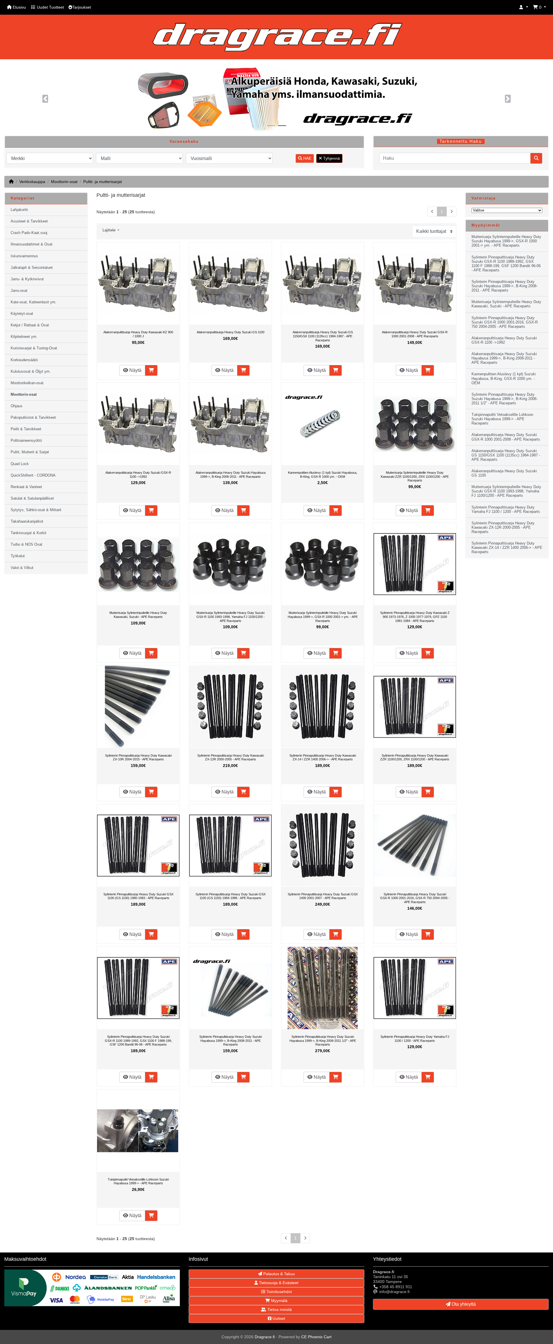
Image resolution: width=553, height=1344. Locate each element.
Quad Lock (20, 464)
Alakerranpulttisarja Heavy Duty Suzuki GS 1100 (230, 332)
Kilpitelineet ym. (24, 337)
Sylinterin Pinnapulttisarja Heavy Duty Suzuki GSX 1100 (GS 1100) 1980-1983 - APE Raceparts (138, 896)
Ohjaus (16, 406)
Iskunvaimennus (24, 256)
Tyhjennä (331, 158)
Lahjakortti (19, 210)
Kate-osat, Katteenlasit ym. (33, 302)
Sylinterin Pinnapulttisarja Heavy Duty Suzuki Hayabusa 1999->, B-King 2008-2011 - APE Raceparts (230, 1040)
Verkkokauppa (32, 181)
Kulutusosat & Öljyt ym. (31, 372)
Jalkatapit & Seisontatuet (32, 268)
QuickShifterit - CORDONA (33, 475)
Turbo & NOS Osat (26, 544)
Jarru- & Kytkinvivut (27, 279)
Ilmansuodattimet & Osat (31, 244)
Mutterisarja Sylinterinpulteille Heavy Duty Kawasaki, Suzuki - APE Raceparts (138, 614)
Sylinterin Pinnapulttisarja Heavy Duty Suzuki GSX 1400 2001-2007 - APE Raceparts (323, 896)
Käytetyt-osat (22, 314)
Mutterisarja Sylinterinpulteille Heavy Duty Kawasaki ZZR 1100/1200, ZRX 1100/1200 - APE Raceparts (415, 476)
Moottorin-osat (64, 181)
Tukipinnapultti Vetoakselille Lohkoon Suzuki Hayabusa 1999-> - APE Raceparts (138, 1181)
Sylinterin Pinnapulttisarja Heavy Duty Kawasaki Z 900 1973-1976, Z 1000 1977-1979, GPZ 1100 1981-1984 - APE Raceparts (415, 616)
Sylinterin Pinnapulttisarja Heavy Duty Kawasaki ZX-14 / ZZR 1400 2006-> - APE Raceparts (322, 757)
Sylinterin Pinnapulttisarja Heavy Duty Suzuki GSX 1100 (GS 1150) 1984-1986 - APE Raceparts (231, 896)
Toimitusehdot (278, 1291)
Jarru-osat (19, 291)
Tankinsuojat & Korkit (28, 533)
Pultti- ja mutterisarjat (102, 181)
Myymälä (278, 1300)
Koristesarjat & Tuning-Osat (34, 348)
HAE (306, 158)
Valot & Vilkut (22, 568)
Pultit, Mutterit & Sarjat (30, 452)
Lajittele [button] (110, 230)
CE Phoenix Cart (316, 1337)
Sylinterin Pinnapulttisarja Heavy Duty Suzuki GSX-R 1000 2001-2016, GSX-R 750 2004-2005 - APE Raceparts (415, 898)
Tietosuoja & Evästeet (278, 1282)
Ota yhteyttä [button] (463, 1304)
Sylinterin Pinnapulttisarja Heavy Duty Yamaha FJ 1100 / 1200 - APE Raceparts (414, 1038)
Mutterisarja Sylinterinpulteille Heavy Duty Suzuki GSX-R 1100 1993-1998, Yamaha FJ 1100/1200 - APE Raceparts (230, 616)
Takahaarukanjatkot (27, 521)
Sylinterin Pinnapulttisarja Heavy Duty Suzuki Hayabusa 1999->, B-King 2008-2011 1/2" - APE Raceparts (322, 1040)
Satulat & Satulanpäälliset (32, 498)
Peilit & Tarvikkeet (26, 429)
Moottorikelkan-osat (27, 383)
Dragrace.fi (265, 1337)
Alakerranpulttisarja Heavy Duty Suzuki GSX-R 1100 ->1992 (138, 474)
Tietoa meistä (279, 1309)
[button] (523, 7)
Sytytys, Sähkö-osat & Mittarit (36, 510)
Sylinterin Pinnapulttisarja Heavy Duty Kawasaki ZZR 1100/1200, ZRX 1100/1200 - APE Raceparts (414, 757)
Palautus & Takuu (278, 1273)
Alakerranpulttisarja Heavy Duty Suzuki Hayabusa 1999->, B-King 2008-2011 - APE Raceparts (231, 474)
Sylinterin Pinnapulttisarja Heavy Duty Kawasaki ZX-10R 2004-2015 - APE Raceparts (138, 757)
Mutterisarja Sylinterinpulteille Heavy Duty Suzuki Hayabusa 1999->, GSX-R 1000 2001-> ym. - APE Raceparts (323, 616)
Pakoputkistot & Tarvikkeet (33, 418)
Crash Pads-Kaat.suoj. (29, 233)
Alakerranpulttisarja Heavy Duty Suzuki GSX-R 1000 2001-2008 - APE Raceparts (415, 334)
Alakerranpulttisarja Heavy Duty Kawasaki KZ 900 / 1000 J (138, 334)
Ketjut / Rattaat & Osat (30, 325)
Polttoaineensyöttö (26, 441)
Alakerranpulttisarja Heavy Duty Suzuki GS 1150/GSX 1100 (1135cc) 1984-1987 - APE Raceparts (323, 336)
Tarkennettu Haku (461, 141)
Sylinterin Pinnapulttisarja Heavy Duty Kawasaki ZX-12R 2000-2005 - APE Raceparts (230, 757)
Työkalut (18, 556)
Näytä (134, 370)
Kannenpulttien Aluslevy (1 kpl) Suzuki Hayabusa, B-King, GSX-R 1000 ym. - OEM (322, 474)
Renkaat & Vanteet (26, 487)
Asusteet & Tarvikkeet (29, 221)
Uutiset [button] (278, 1318)
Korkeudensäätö (24, 360)
